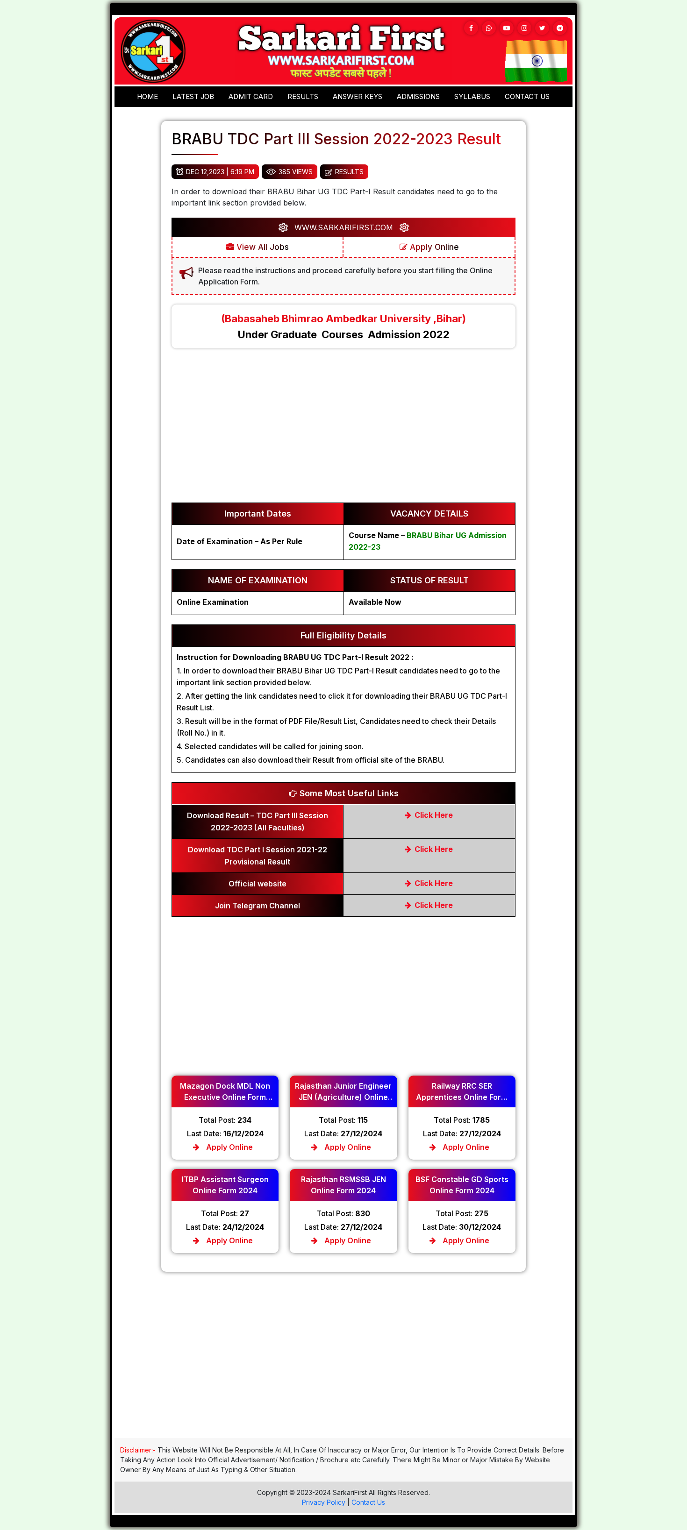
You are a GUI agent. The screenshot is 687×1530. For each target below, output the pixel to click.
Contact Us (368, 1502)
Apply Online (433, 247)
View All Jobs (261, 247)
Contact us (527, 96)
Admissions (418, 96)
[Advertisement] (343, 430)
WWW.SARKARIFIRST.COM (343, 227)
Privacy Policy (323, 1502)
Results (302, 96)
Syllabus (472, 96)
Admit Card (251, 96)
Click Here (433, 815)
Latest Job (193, 96)
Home (147, 96)
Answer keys (357, 96)
